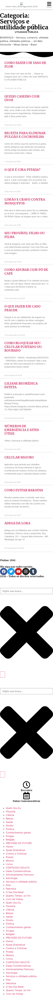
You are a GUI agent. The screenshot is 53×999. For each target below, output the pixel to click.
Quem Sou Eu (13, 808)
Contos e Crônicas (16, 853)
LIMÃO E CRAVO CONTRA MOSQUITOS (24, 201)
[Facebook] (3, 571)
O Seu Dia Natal (15, 892)
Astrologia (11, 878)
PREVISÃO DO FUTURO (19, 843)
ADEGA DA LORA (17, 523)
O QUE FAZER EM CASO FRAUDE (22, 308)
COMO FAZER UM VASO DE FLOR (25, 64)
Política (10, 829)
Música (10, 860)
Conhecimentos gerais (18, 832)
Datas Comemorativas (26, 801)
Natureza (11, 888)
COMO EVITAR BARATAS (23, 490)
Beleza (9, 818)
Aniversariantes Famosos (20, 874)
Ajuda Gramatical (15, 850)
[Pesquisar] (2, 674)
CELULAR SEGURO (19, 457)
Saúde (9, 822)
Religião (10, 839)
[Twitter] (11, 571)
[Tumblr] (33, 571)
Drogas (10, 836)
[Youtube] (18, 571)
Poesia (9, 857)
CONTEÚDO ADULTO (18, 867)
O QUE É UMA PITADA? (22, 170)
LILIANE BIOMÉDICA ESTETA (21, 385)
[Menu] (49, 3)
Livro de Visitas (14, 899)
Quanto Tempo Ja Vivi (18, 895)
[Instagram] (25, 571)
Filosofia (10, 811)
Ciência (10, 815)
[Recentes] (26, 784)
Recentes (26, 790)
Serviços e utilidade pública (21, 881)
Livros (9, 864)
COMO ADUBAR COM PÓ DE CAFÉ (26, 271)
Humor (9, 846)
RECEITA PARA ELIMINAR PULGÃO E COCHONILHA (24, 135)
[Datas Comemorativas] (26, 795)
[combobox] (26, 591)
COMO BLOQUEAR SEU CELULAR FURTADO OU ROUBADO (23, 346)
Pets (8, 885)
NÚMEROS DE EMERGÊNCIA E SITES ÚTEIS (21, 429)
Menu (49, 7)
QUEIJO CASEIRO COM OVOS (22, 98)
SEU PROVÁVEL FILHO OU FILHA (24, 235)
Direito (9, 825)
